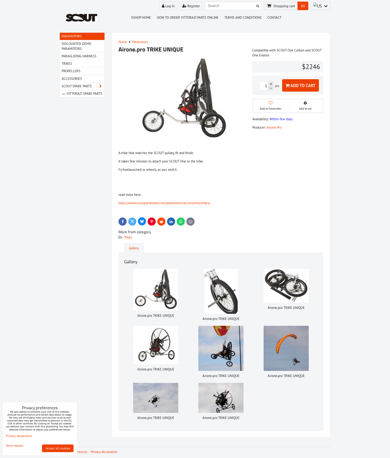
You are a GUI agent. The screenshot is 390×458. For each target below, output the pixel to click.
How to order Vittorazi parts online (187, 17)
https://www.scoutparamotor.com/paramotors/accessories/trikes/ (164, 203)
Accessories (72, 78)
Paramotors (72, 36)
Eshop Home (141, 17)
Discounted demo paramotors (76, 46)
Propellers (71, 71)
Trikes (128, 237)
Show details (14, 445)
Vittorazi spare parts (84, 93)
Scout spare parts (77, 86)
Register (193, 6)
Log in (169, 6)
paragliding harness (79, 56)
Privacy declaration (104, 452)
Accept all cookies (58, 448)
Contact (274, 17)
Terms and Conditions (243, 17)
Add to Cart (303, 85)
